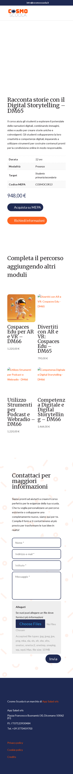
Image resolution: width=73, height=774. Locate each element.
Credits (11, 756)
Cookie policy (15, 749)
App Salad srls (50, 701)
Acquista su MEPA (27, 207)
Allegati (21, 606)
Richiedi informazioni (29, 220)
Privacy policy (15, 742)
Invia (53, 659)
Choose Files (30, 623)
